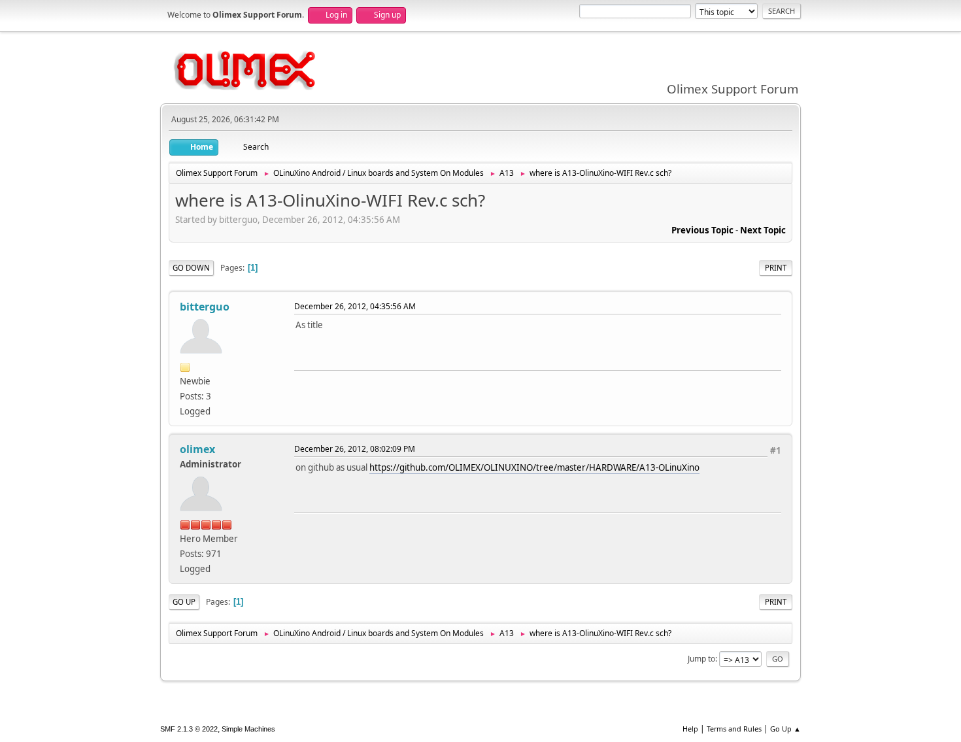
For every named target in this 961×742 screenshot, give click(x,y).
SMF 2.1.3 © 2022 (189, 729)
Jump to (701, 658)
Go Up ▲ (785, 729)
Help (690, 729)
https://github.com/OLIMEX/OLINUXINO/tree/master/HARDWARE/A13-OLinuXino (534, 467)
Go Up (184, 602)
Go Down (191, 268)
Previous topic (702, 230)
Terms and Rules (734, 729)
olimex (197, 449)
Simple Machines (248, 729)
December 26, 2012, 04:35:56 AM (355, 306)
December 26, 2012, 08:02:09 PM (354, 448)
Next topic (763, 230)
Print (775, 268)
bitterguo (204, 306)
